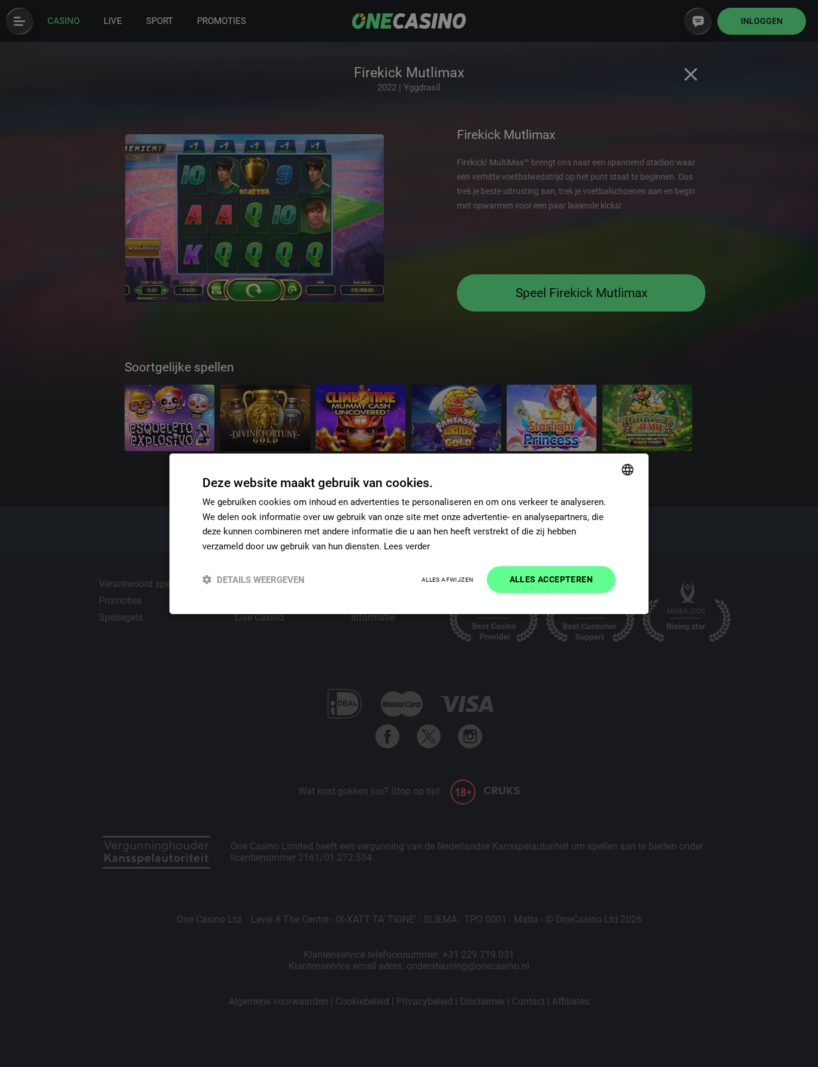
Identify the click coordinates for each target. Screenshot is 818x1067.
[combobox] (628, 469)
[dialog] (409, 533)
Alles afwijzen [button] (448, 579)
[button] (253, 580)
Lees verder (407, 546)
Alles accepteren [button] (551, 579)
